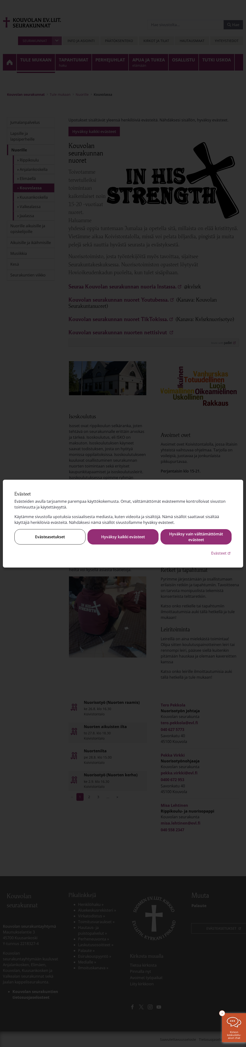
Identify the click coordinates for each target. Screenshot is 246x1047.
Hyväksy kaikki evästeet (123, 536)
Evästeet (221, 553)
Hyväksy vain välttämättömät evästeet (196, 536)
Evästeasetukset (50, 536)
